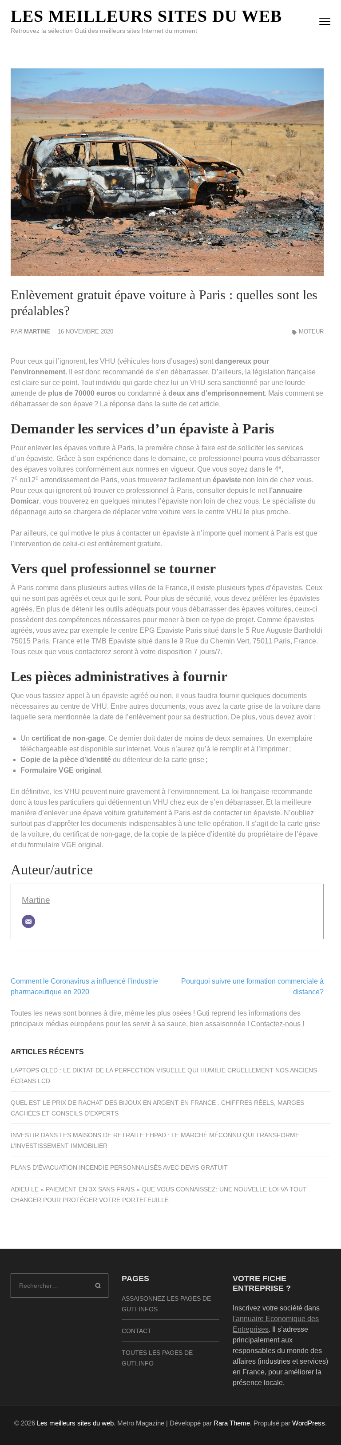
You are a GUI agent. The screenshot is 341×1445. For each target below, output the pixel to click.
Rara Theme (232, 1423)
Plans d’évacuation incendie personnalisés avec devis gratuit (119, 1167)
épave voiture (104, 813)
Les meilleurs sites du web (146, 16)
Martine (37, 331)
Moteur (311, 331)
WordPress (308, 1423)
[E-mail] (28, 921)
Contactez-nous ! (277, 1024)
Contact (136, 1330)
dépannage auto (36, 512)
